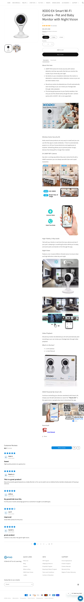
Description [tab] (46, 60)
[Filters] (74, 447)
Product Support (66, 563)
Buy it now (60, 54)
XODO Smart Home (28, 572)
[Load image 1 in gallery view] (8, 48)
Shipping (44, 31)
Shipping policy (39, 598)
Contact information (49, 598)
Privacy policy (23, 598)
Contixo (9, 598)
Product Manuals (66, 566)
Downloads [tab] (53, 60)
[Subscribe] (32, 584)
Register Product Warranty (69, 572)
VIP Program (45, 560)
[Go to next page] (52, 544)
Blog (24, 563)
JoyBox (25, 575)
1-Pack (46, 37)
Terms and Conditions (48, 572)
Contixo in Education (48, 575)
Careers (25, 566)
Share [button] (45, 436)
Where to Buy (26, 569)
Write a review (61, 448)
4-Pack (62, 37)
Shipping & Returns (47, 563)
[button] (25, 2)
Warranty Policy (66, 569)
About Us (25, 560)
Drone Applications (67, 560)
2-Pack (53, 37)
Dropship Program (47, 566)
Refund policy (15, 598)
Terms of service (31, 598)
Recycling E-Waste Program (49, 569)
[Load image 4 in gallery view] (17, 48)
